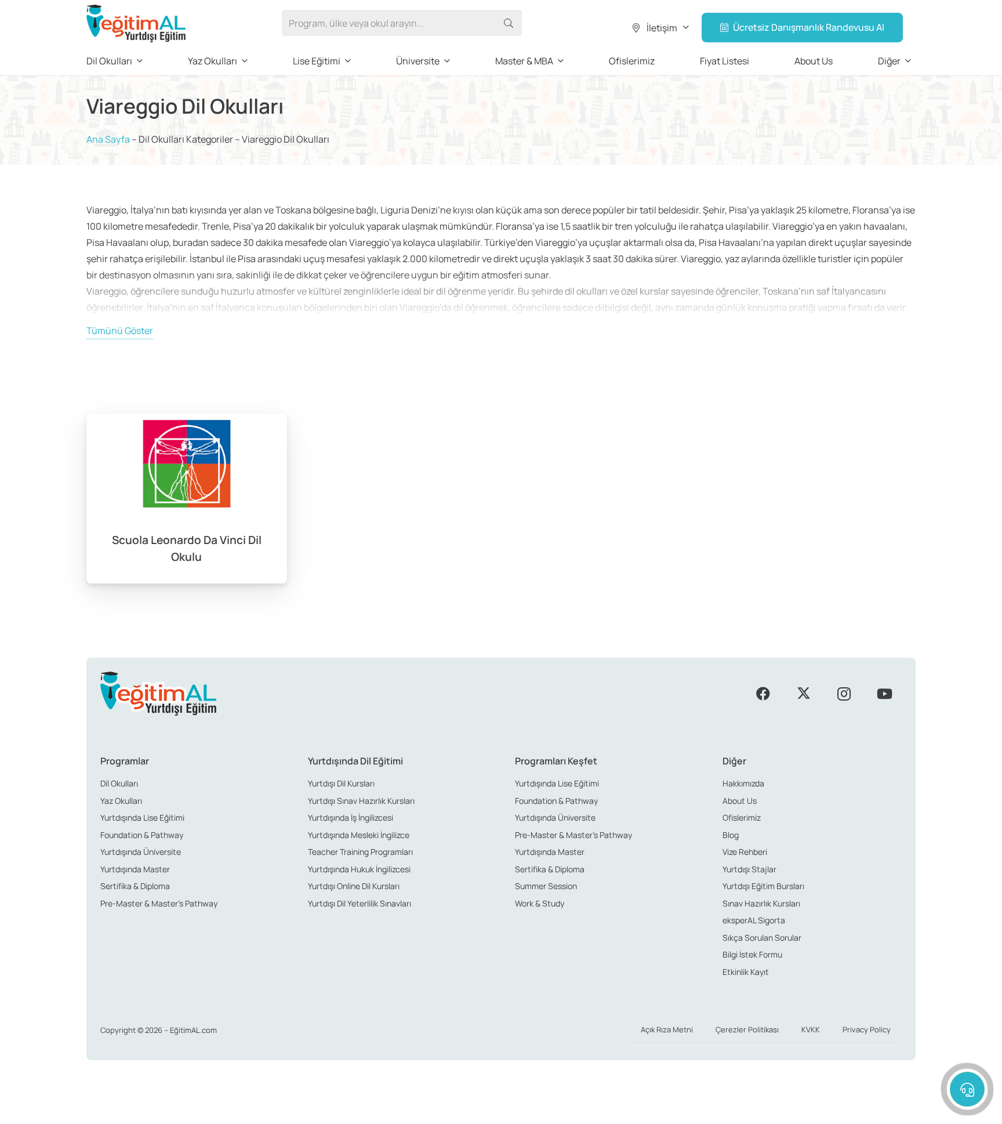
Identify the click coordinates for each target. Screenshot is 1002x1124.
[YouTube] (884, 693)
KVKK (810, 1029)
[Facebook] (763, 693)
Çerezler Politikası (747, 1029)
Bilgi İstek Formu (752, 954)
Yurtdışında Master (135, 869)
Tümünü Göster (119, 330)
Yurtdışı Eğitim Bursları (763, 885)
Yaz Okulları (121, 800)
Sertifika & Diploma (135, 885)
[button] (660, 28)
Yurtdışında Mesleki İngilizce (358, 834)
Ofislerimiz (742, 817)
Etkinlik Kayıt (746, 971)
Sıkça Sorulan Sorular (762, 937)
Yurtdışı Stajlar (749, 869)
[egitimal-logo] (136, 23)
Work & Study (539, 903)
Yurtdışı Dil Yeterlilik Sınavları (359, 903)
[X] (803, 693)
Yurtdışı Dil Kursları (341, 783)
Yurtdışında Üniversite (140, 851)
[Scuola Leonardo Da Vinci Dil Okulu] (186, 498)
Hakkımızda (743, 783)
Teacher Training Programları (360, 851)
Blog (731, 834)
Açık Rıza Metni (667, 1029)
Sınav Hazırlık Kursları (761, 903)
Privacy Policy (867, 1029)
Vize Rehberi (745, 851)
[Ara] (509, 23)
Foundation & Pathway (141, 834)
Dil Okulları (119, 783)
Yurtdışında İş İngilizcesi (350, 817)
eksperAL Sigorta (754, 920)
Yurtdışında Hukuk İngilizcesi (359, 869)
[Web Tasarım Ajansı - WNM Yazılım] (501, 1110)
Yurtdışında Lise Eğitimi (142, 817)
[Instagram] (843, 693)
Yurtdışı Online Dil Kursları (354, 885)
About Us (740, 800)
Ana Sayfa (108, 139)
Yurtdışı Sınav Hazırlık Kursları (361, 800)
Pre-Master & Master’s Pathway (158, 903)
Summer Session (546, 885)
